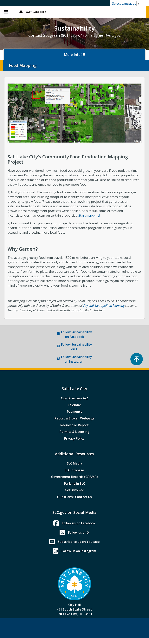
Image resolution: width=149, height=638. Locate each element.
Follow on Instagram (76, 359)
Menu (8, 12)
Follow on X (76, 346)
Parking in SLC (74, 483)
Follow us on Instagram (79, 551)
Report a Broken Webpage (74, 418)
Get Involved (74, 490)
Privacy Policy (74, 438)
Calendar (74, 405)
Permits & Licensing (74, 432)
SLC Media (74, 463)
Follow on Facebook (76, 334)
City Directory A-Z (74, 398)
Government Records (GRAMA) (74, 477)
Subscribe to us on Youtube (79, 542)
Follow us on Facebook (78, 523)
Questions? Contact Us (74, 497)
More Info (72, 54)
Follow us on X (78, 532)
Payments (74, 411)
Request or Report (74, 425)
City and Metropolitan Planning (104, 305)
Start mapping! (89, 215)
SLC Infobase (74, 470)
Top (136, 359)
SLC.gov (81, 12)
